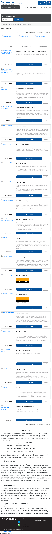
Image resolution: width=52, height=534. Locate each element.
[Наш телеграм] (19, 522)
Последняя (47, 32)
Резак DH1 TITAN (20, 369)
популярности (24, 24)
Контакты (23, 532)
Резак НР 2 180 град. (21, 275)
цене (30, 24)
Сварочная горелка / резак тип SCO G (26, 88)
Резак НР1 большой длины (23, 201)
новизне (12, 24)
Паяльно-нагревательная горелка (25, 406)
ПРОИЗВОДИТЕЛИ (47, 7)
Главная (2, 11)
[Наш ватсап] (19, 524)
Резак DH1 (19, 388)
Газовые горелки (10, 47)
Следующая (42, 32)
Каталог (8, 11)
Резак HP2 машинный (22, 313)
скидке (17, 24)
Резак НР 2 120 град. (21, 294)
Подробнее (45, 64)
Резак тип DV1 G (20, 182)
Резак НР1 (18, 238)
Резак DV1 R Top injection (23, 350)
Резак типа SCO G (21, 163)
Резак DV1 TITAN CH (21, 331)
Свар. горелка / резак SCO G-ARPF (25, 107)
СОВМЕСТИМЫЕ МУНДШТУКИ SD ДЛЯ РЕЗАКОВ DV (30, 70)
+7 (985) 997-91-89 (40, 520)
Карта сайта (26, 526)
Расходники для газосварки (43, 47)
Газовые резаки (26, 46)
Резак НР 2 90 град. (21, 257)
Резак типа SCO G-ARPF (22, 144)
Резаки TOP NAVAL (21, 126)
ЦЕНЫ (30, 7)
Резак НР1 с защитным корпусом (25, 219)
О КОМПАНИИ (25, 7)
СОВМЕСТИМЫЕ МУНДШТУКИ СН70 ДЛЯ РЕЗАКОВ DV (31, 51)
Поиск (18, 19)
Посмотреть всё (21, 32)
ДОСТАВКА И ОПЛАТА (37, 7)
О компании (26, 519)
